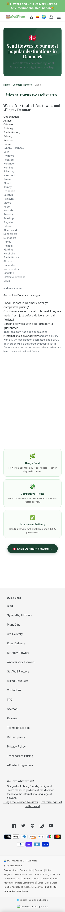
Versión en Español (38, 900)
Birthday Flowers (18, 652)
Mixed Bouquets (17, 681)
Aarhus (7, 120)
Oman (48, 882)
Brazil (55, 878)
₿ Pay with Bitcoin (13, 865)
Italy (31, 870)
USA (18, 878)
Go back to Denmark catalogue (22, 295)
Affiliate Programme (20, 765)
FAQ (9, 699)
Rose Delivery (16, 643)
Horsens (8, 144)
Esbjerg (7, 136)
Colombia (46, 878)
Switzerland (35, 874)
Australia (16, 887)
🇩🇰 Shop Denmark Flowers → (32, 548)
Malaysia (39, 887)
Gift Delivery (15, 634)
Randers (8, 140)
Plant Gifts (13, 624)
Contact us (14, 690)
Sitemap (12, 709)
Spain (15, 870)
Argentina (9, 882)
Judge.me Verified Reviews (20, 802)
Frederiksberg (11, 132)
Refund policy (16, 737)
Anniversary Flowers (20, 662)
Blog (10, 606)
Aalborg (8, 128)
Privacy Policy (16, 746)
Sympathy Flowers (19, 615)
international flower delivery (22, 335)
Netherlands (21, 874)
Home (6, 84)
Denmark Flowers (22, 84)
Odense (8, 124)
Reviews (12, 718)
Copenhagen (11, 116)
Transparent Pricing (20, 756)
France (23, 870)
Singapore (27, 887)
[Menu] (59, 17)
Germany (39, 870)
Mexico (35, 878)
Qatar (40, 882)
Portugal (47, 874)
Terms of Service (18, 727)
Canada (26, 878)
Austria (56, 874)
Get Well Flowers (18, 671)
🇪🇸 (37, 16)
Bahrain (32, 882)
